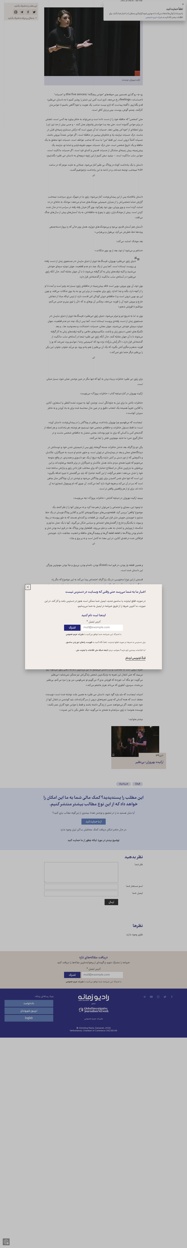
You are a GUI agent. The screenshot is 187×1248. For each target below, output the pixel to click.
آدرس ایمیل (94, 622)
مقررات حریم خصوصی (75, 634)
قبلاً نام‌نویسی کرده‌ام (136, 658)
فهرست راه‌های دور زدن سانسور (79, 642)
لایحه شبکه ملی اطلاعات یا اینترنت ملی (92, 650)
